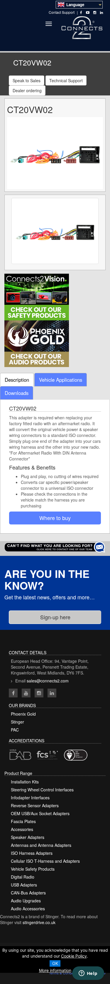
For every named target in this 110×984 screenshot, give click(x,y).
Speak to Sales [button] (26, 80)
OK (55, 963)
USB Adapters (24, 885)
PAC (15, 730)
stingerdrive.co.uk (39, 922)
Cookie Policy (74, 955)
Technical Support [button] (66, 80)
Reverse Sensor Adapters (35, 805)
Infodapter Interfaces (30, 797)
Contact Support (62, 12)
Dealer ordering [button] (27, 90)
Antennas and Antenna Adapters (41, 845)
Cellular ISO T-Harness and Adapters (45, 861)
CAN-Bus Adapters (28, 893)
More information (55, 970)
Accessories (22, 829)
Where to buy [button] (55, 518)
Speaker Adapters (27, 837)
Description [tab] (17, 379)
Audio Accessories (28, 908)
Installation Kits (25, 782)
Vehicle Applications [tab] (60, 379)
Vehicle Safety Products (33, 869)
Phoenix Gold (23, 714)
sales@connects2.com (48, 681)
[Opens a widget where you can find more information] (88, 973)
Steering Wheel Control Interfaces (42, 790)
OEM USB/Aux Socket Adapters (40, 813)
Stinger (17, 722)
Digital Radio (22, 877)
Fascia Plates (23, 821)
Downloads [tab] (16, 392)
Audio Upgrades (26, 901)
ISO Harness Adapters (32, 853)
